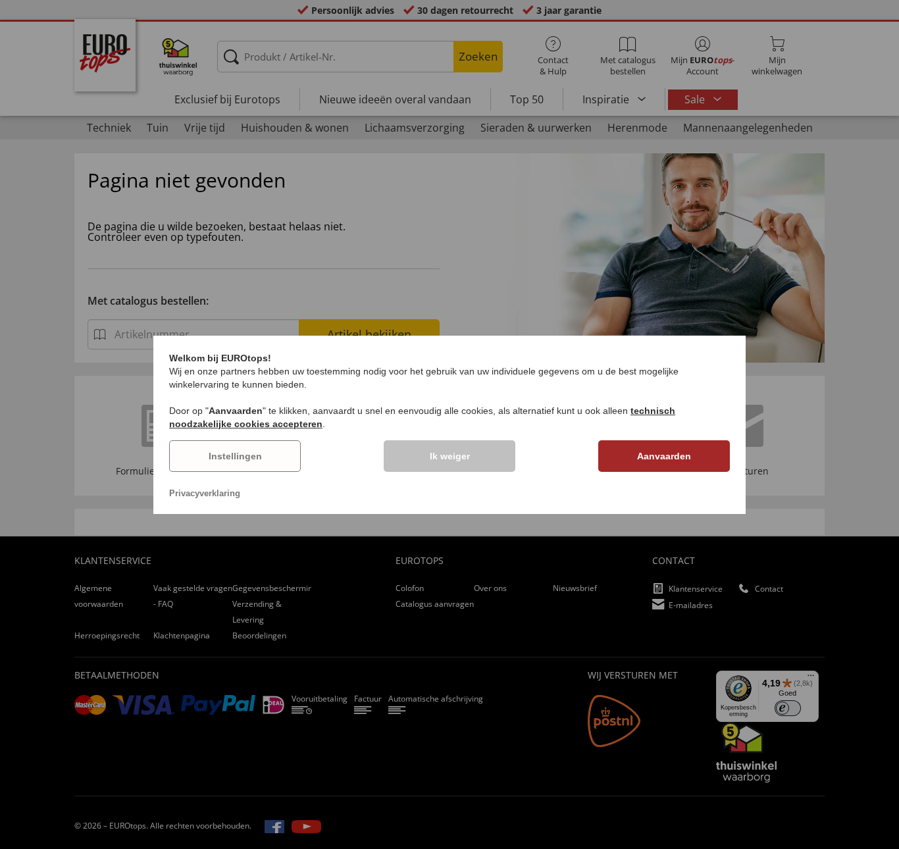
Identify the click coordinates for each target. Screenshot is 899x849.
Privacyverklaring (204, 493)
